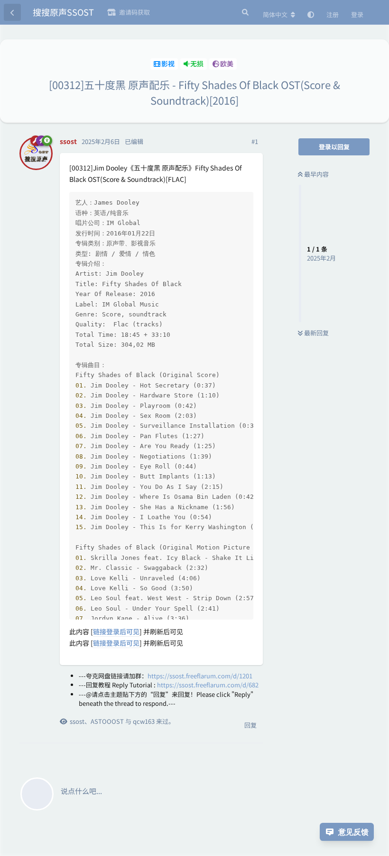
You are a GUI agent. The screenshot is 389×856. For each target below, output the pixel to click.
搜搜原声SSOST (63, 12)
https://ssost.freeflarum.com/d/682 (208, 684)
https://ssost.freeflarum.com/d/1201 (200, 675)
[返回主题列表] (12, 12)
